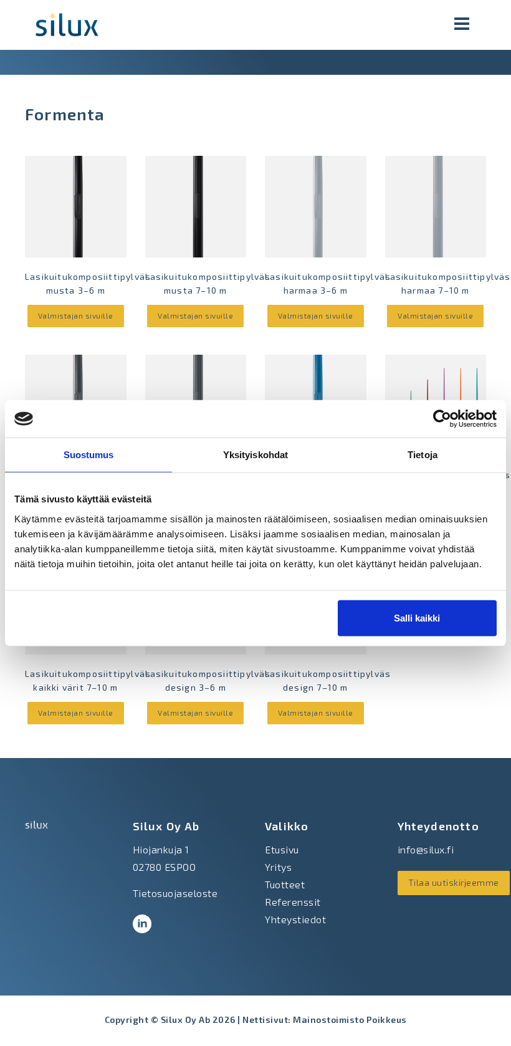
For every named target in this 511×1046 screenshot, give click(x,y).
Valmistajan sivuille (75, 315)
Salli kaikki (417, 617)
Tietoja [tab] (422, 454)
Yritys (278, 867)
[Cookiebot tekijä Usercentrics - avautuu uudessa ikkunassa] (442, 419)
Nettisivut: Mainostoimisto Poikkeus (324, 1019)
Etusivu (282, 849)
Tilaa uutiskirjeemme (453, 882)
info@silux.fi (426, 849)
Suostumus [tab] (89, 454)
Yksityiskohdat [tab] (255, 454)
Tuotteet (285, 884)
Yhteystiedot (295, 919)
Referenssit (293, 902)
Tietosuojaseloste (175, 893)
